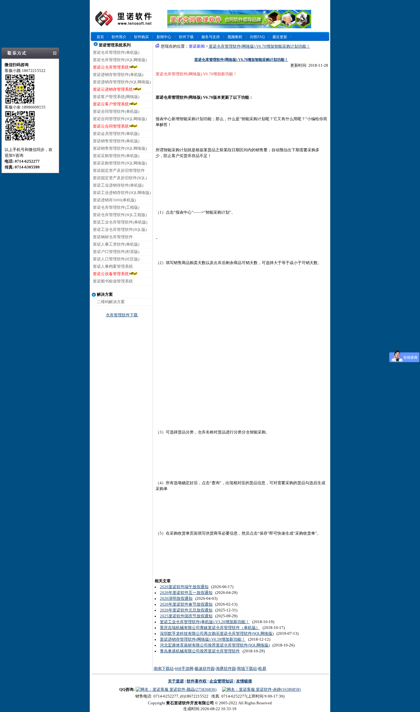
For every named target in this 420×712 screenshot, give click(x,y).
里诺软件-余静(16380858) (278, 689)
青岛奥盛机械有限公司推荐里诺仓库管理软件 (200, 651)
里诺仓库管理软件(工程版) (116, 207)
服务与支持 (210, 37)
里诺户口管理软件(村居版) (116, 252)
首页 (100, 37)
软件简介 (119, 37)
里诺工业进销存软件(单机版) (118, 185)
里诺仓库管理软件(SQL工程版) (120, 215)
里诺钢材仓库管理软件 (113, 237)
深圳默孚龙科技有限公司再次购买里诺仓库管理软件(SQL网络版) (217, 633)
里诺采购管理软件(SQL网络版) (120, 163)
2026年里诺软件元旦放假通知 (186, 610)
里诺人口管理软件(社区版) (116, 259)
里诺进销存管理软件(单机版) (118, 75)
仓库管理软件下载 (122, 315)
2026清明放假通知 (176, 598)
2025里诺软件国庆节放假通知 (186, 616)
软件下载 (186, 37)
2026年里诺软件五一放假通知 (186, 593)
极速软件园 (205, 669)
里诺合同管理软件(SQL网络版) (120, 119)
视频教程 (235, 37)
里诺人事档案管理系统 (113, 266)
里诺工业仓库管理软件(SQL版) (120, 229)
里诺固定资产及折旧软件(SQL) (120, 178)
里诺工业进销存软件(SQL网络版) (122, 193)
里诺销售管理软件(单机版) (116, 141)
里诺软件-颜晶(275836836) (192, 689)
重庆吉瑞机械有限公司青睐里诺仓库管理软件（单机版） (210, 628)
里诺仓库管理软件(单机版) (116, 52)
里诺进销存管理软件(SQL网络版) (122, 82)
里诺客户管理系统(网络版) (116, 97)
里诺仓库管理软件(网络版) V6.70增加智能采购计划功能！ (259, 46)
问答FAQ (257, 37)
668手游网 (184, 669)
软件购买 (141, 37)
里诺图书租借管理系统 (113, 281)
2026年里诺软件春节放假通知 (186, 604)
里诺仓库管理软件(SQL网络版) (120, 60)
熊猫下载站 (247, 669)
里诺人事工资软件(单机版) (116, 244)
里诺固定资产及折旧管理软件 (119, 170)
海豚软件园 (226, 669)
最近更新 (279, 37)
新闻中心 (164, 37)
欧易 (262, 669)
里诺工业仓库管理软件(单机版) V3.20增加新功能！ (204, 622)
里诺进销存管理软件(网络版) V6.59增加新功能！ (202, 639)
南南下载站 (164, 669)
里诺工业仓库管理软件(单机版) (120, 222)
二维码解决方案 (111, 302)
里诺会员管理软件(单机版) (116, 134)
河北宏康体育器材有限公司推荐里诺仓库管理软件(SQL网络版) (215, 645)
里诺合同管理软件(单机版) (116, 111)
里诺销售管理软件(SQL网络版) (120, 148)
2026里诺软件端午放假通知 (184, 587)
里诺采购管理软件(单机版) (116, 156)
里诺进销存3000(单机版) (114, 200)
